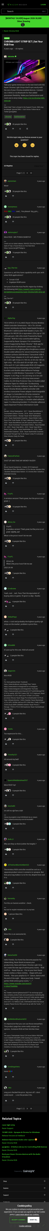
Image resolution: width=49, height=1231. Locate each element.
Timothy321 (12, 754)
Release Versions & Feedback (13, 1135)
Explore (5, 1188)
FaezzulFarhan (13, 456)
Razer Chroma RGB (11, 31)
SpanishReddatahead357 (18, 780)
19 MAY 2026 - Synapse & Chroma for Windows (21, 1132)
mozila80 (11, 806)
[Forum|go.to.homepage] (16, 5)
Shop (5, 1181)
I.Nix (9, 929)
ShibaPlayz (12, 617)
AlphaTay (11, 318)
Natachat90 (12, 955)
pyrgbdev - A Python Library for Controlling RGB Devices (24, 1147)
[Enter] (4, 11)
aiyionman (12, 181)
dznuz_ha (11, 522)
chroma (8, 117)
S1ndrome (12, 588)
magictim (11, 671)
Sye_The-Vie (12, 268)
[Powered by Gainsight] (24, 1172)
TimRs (10, 729)
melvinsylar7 (13, 232)
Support (6, 1195)
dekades (11, 56)
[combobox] (24, 11)
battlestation (19, 117)
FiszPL (10, 493)
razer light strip (8, 1125)
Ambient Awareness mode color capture (18, 1140)
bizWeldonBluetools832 (17, 1019)
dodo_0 (10, 839)
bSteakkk (11, 645)
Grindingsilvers (14, 1066)
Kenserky (11, 898)
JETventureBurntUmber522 (18, 865)
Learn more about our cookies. (27, 1214)
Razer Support (7, 1128)
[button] (2, 5)
